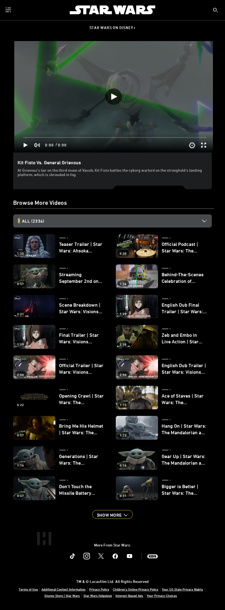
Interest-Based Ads (129, 595)
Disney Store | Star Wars (62, 595)
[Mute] (37, 145)
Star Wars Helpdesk (97, 595)
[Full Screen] (203, 145)
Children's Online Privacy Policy (135, 589)
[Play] (26, 145)
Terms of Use (28, 589)
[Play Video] (113, 96)
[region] (113, 96)
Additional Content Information (63, 589)
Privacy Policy (99, 589)
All (33, 220)
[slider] (114, 137)
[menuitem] (9, 9)
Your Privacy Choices (162, 595)
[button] (112, 514)
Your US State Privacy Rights (182, 589)
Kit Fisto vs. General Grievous (49, 162)
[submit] (215, 10)
